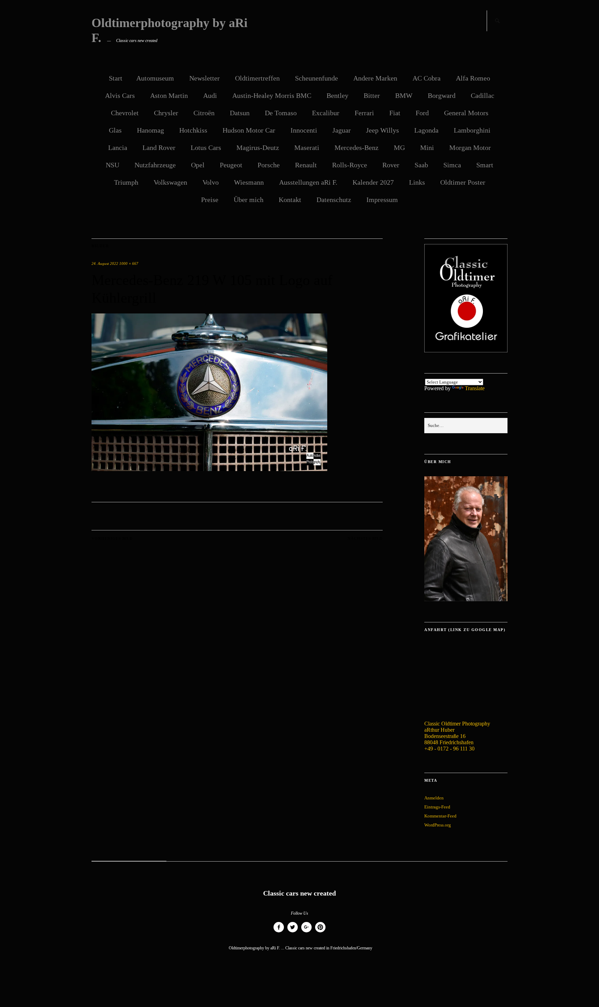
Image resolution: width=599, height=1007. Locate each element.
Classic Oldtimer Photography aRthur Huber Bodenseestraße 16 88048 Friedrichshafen (457, 733)
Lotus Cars (206, 147)
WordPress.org (437, 825)
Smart (484, 165)
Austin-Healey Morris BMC (271, 95)
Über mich (248, 199)
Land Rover (158, 147)
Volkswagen (170, 182)
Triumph (126, 182)
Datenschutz (333, 199)
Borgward (441, 95)
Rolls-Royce (349, 165)
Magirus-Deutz (257, 147)
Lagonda (426, 130)
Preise (209, 199)
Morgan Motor (470, 147)
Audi (210, 95)
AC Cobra (427, 78)
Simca (452, 165)
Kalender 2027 (373, 182)
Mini (427, 147)
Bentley (337, 95)
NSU (112, 165)
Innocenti (303, 130)
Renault (306, 165)
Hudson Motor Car (249, 130)
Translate (475, 388)
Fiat (394, 113)
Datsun (240, 113)
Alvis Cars (120, 95)
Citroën (204, 113)
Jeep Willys (382, 130)
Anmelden (434, 797)
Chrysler (166, 113)
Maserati (306, 147)
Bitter (372, 95)
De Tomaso (281, 113)
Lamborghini (472, 130)
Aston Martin (169, 95)
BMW (404, 95)
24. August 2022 (105, 263)
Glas (115, 130)
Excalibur (325, 113)
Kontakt (290, 199)
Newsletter (204, 78)
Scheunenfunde (316, 78)
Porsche (269, 165)
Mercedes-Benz (357, 147)
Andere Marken (375, 78)
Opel (198, 165)
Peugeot (231, 165)
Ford (422, 113)
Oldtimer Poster (462, 182)
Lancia (117, 147)
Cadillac (482, 95)
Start (115, 78)
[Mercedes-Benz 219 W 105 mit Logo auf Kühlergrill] (209, 469)
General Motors (466, 113)
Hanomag (150, 130)
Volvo (210, 182)
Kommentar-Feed (440, 816)
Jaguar (341, 130)
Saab (421, 165)
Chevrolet (125, 113)
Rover (390, 165)
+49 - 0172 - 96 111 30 (449, 749)
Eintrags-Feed (437, 806)
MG (399, 147)
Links (417, 182)
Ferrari (364, 113)
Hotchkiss (193, 130)
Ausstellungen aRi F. (308, 182)
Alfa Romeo (473, 78)
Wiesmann (249, 182)
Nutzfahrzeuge (155, 165)
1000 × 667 (128, 263)
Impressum (382, 199)
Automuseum (155, 78)
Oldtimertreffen (257, 78)
